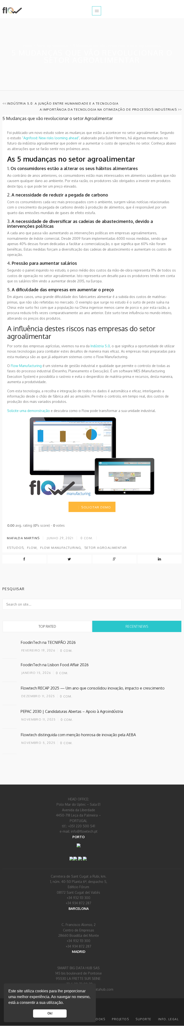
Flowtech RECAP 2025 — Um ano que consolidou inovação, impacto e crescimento (93, 688)
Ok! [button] (49, 1013)
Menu (96, 10)
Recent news (137, 626)
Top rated (47, 626)
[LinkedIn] (75, 855)
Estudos (15, 547)
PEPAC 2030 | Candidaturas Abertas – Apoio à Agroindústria (72, 711)
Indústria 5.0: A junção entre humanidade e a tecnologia (62, 103)
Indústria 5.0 (100, 346)
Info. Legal (168, 1019)
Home (27, 46)
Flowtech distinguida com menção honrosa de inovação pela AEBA (78, 734)
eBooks (98, 1019)
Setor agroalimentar (53, 46)
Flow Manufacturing (26, 366)
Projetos (120, 1019)
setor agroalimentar (105, 547)
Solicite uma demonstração (28, 411)
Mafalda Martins (23, 538)
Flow (32, 547)
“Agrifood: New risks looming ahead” (50, 138)
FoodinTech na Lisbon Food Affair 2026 (55, 664)
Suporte (143, 1019)
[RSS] (80, 855)
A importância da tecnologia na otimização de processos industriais (108, 109)
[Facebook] (71, 855)
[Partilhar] (85, 855)
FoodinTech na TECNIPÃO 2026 (48, 642)
